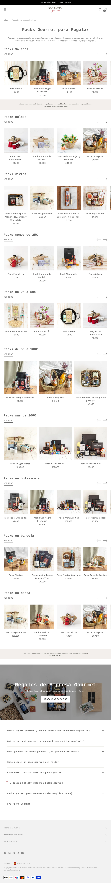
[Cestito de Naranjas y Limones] (69, 140)
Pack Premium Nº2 (91, 463)
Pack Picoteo (69, 88)
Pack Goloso (95, 274)
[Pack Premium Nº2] (90, 443)
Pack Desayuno (95, 156)
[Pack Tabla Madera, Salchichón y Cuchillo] (69, 198)
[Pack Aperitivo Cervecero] (42, 617)
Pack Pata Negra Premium (20, 397)
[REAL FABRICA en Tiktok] (18, 853)
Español (7, 863)
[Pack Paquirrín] (16, 258)
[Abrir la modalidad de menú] (5, 9)
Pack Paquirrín (16, 274)
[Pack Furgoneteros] (42, 198)
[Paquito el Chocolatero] (16, 140)
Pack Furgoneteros (42, 213)
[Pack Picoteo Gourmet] (69, 559)
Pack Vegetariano (95, 213)
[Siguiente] (79, 2)
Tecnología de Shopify (12, 870)
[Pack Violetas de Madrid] (42, 140)
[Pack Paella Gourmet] (16, 315)
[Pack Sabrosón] (95, 73)
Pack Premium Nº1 (55, 463)
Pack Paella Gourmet (15, 331)
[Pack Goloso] (95, 258)
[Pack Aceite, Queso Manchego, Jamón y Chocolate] (16, 198)
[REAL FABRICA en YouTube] (22, 853)
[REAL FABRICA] (55, 9)
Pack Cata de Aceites (95, 575)
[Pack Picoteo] (69, 73)
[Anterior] (32, 2)
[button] (100, 9)
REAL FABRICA (22, 868)
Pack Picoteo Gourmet (69, 575)
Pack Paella (15, 88)
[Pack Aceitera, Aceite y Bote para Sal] (90, 377)
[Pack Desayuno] (95, 140)
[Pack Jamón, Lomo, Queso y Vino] (42, 559)
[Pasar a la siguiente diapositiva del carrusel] (105, 54)
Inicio (6, 20)
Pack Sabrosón (95, 88)
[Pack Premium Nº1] (55, 443)
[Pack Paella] (16, 73)
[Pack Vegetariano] (95, 198)
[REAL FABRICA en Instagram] (9, 853)
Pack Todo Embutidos (16, 518)
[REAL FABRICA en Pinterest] (14, 853)
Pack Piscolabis (68, 274)
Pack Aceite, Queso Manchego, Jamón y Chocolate (16, 216)
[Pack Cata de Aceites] (95, 559)
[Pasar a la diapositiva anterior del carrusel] (99, 54)
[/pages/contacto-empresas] (55, 104)
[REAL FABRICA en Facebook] (5, 853)
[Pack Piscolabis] (69, 258)
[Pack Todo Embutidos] (16, 502)
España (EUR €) (22, 863)
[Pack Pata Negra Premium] (42, 73)
